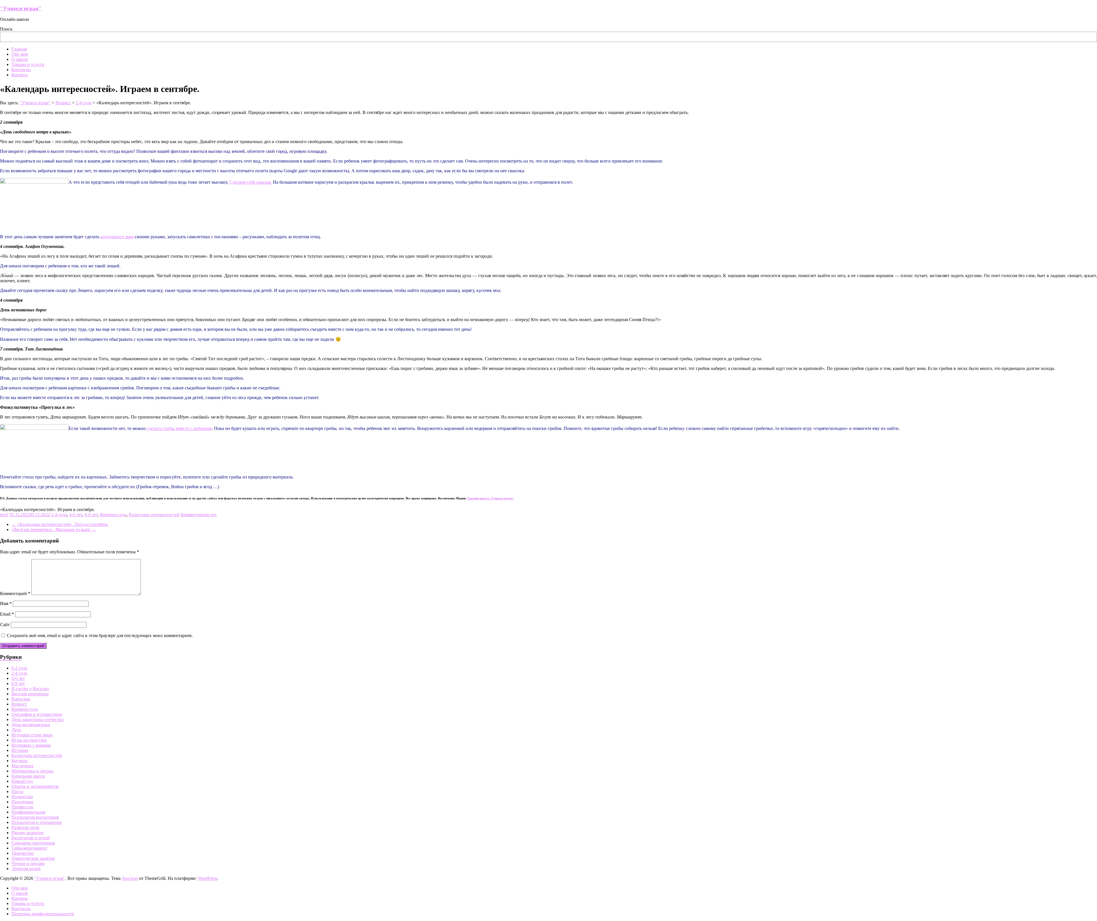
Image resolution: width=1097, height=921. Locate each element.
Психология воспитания (35, 817)
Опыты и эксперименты (35, 786)
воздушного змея (117, 236)
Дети (16, 729)
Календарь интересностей (154, 514)
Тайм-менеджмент (29, 848)
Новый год (22, 781)
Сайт (5, 624)
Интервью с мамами (31, 745)
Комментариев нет (199, 514)
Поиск (6, 29)
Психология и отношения (36, 822)
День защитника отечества (37, 719)
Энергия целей (26, 868)
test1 (4, 514)
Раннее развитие (27, 832)
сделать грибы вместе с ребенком (179, 428)
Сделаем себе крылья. (250, 182)
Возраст (19, 704)
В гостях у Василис (30, 688)
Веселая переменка (30, 693)
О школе (19, 59)
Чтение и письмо (28, 863)
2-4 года (59, 514)
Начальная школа (28, 776)
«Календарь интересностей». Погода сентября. (59, 524)
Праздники (22, 801)
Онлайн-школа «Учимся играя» (490, 498)
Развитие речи (25, 827)
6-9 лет (91, 514)
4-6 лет (75, 514)
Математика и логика (32, 770)
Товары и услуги (27, 64)
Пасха (17, 791)
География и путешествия (36, 714)
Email (7, 614)
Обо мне (19, 54)
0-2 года (19, 668)
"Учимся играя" (20, 8)
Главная (19, 49)
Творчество (22, 853)
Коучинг (19, 760)
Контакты (21, 69)
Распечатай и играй (30, 837)
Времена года (113, 514)
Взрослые (20, 698)
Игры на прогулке (29, 740)
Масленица (22, 765)
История (19, 750)
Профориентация (28, 812)
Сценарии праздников (33, 842)
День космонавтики (30, 724)
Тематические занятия (33, 858)
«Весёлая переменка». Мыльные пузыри (53, 529)
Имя (6, 603)
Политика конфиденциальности (42, 913)
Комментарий (15, 593)
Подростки (22, 796)
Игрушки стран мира (32, 734)
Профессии (22, 806)
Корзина (19, 74)
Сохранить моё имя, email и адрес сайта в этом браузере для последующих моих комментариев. (100, 635)
